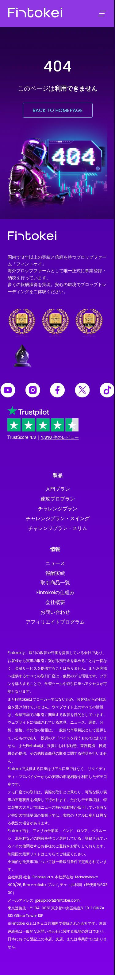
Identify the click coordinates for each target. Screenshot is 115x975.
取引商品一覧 (55, 582)
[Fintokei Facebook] (57, 391)
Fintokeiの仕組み (55, 592)
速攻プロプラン (57, 498)
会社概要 (55, 602)
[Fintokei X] (82, 391)
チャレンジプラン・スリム (57, 528)
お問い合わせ (55, 612)
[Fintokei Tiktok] (107, 391)
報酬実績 (55, 573)
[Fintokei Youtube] (7, 391)
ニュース (55, 563)
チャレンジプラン (57, 508)
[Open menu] (102, 13)
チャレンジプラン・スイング (58, 518)
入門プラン (57, 489)
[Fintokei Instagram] (32, 391)
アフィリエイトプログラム (55, 621)
